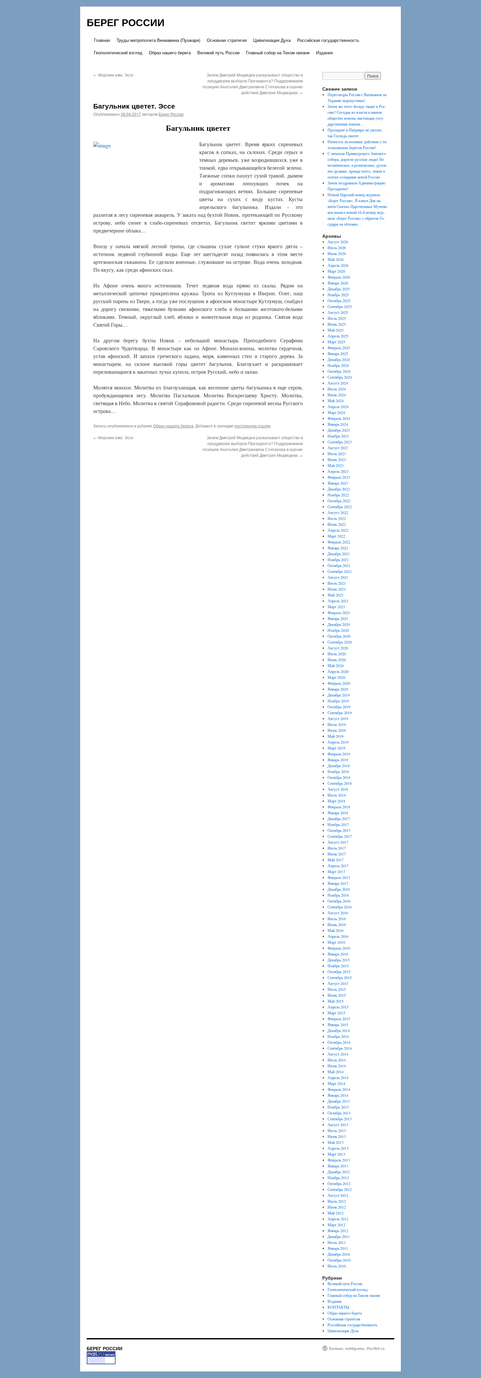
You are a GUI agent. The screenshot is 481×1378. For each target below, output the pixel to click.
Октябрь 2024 (339, 371)
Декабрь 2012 (339, 1171)
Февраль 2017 (339, 877)
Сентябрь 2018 (340, 783)
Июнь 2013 (337, 1136)
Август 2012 (338, 1195)
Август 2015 (338, 983)
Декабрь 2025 (339, 288)
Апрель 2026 (338, 265)
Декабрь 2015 (339, 959)
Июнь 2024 (337, 394)
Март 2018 (336, 800)
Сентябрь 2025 (340, 306)
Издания (324, 52)
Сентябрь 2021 (340, 571)
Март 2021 (336, 606)
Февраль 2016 (339, 948)
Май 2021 (336, 594)
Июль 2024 (337, 388)
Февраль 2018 (339, 806)
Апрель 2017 (338, 865)
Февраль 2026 (339, 277)
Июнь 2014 (337, 1065)
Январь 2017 (338, 883)
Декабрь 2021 (339, 553)
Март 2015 (336, 1012)
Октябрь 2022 (339, 500)
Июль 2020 (337, 653)
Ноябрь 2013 (338, 1107)
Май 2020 (336, 665)
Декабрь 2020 (339, 624)
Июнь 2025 (337, 324)
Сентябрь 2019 (340, 712)
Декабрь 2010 (339, 1254)
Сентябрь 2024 (340, 377)
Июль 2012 (337, 1201)
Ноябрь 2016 (338, 895)
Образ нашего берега (170, 52)
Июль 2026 (337, 247)
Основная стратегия (227, 40)
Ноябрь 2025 (338, 294)
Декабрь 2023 (339, 430)
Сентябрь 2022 (340, 506)
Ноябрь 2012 (338, 1177)
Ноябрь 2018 (338, 771)
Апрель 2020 (338, 671)
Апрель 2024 (338, 406)
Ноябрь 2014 (338, 1036)
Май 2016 (336, 930)
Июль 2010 (337, 1265)
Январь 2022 (338, 547)
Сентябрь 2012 (340, 1189)
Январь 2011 (338, 1248)
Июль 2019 (337, 724)
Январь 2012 (338, 1230)
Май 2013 (336, 1142)
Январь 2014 (338, 1095)
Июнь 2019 (337, 730)
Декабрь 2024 (339, 359)
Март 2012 (336, 1224)
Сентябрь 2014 (340, 1048)
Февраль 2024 (339, 418)
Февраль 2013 (339, 1160)
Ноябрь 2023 (338, 436)
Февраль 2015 (339, 1018)
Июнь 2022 (337, 524)
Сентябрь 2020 (340, 642)
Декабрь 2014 (339, 1030)
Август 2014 (338, 1054)
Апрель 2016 (338, 936)
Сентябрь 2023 (340, 441)
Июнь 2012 (337, 1207)
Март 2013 (336, 1154)
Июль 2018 (337, 795)
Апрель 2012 (338, 1218)
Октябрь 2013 (339, 1112)
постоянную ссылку (252, 425)
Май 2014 (336, 1071)
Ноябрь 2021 (338, 559)
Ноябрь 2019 (338, 700)
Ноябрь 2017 (338, 824)
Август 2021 (338, 577)
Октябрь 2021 (339, 565)
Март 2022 (336, 536)
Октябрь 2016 (339, 901)
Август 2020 (338, 647)
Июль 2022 (337, 518)
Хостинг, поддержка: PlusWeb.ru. (357, 1348)
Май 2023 (336, 465)
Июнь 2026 (337, 253)
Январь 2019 (338, 759)
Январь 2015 (338, 1024)
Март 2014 (336, 1083)
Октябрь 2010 (339, 1260)
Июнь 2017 (337, 853)
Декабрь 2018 (339, 765)
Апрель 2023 (338, 471)
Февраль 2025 (339, 347)
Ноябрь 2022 (338, 494)
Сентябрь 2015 (340, 977)
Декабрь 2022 (339, 488)
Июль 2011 (337, 1242)
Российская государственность (328, 40)
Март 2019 (336, 747)
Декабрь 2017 (339, 818)
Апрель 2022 (338, 530)
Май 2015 (336, 1001)
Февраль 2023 (339, 477)
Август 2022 (338, 512)
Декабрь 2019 (339, 695)
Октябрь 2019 (339, 706)
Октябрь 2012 (339, 1183)
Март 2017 (336, 871)
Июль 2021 (337, 583)
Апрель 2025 (338, 335)
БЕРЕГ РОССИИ (126, 22)
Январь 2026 (338, 282)
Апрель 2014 (338, 1077)
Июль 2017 (337, 848)
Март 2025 (336, 341)
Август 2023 (338, 447)
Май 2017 (336, 859)
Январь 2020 (338, 689)
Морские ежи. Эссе (113, 75)
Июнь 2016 (337, 924)
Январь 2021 (338, 618)
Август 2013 (338, 1124)
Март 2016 (336, 942)
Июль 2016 (337, 918)
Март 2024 (336, 412)
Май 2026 (336, 259)
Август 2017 (338, 842)
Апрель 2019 (338, 742)
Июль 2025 (337, 318)
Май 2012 (336, 1212)
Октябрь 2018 (339, 777)
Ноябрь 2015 (338, 965)
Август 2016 (338, 912)
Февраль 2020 (339, 683)
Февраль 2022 (339, 541)
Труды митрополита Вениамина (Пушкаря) (158, 40)
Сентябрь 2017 (340, 836)
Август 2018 (338, 789)
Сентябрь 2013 (340, 1118)
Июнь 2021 (337, 589)
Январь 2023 (338, 483)
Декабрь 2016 (339, 889)
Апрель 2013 (338, 1148)
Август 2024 (338, 383)
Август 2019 (338, 718)
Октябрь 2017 (339, 830)
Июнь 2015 (337, 995)
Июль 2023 (337, 453)
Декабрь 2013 (339, 1101)
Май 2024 (336, 400)
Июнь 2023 (337, 459)
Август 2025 (338, 312)
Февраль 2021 (339, 612)
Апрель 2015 (338, 1006)
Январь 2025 (338, 353)
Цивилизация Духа (272, 40)
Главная (102, 40)
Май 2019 (336, 736)
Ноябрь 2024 (338, 365)
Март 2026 (336, 271)
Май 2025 (336, 330)
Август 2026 (338, 241)
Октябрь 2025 (339, 300)
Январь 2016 (338, 953)
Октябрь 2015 (339, 971)
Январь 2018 (338, 812)
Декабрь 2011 (339, 1236)
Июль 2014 (337, 1059)
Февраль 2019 (339, 753)
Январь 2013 (338, 1165)
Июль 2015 (337, 989)
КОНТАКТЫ (338, 1307)
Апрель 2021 (338, 600)
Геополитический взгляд (118, 52)
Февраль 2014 (339, 1089)
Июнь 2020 (337, 659)
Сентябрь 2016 (340, 906)
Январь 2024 (338, 424)
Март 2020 (336, 677)
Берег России (171, 114)
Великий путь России (218, 52)
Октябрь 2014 (339, 1042)
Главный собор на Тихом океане (278, 52)
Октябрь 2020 (339, 636)
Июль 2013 (337, 1130)
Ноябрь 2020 (338, 630)
